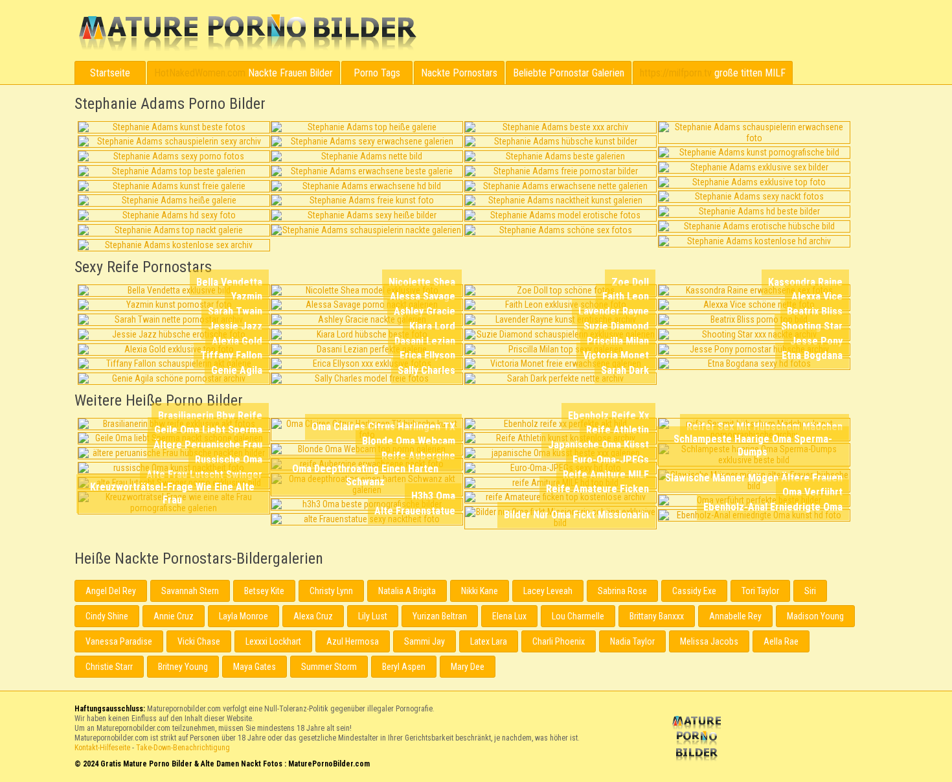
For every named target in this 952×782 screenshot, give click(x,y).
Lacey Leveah (547, 591)
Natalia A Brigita (407, 591)
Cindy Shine (106, 616)
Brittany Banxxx (656, 616)
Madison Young (815, 616)
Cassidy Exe (694, 591)
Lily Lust (372, 616)
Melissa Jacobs (709, 641)
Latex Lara (488, 641)
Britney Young (183, 666)
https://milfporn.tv (676, 73)
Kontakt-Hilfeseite (102, 747)
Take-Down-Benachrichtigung (183, 747)
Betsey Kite (264, 591)
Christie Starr (109, 666)
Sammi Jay (424, 641)
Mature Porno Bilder (247, 33)
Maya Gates (254, 666)
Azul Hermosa (352, 641)
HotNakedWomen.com (199, 73)
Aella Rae (781, 641)
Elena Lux (509, 616)
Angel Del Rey (110, 591)
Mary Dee (467, 666)
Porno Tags (377, 73)
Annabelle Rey (735, 616)
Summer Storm (329, 666)
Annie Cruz (173, 616)
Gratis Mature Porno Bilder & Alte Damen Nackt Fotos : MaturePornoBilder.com (698, 740)
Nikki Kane (479, 591)
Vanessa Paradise (118, 641)
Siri (810, 591)
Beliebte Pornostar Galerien (568, 73)
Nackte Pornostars (459, 73)
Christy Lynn (331, 591)
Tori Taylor (760, 591)
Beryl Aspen (403, 666)
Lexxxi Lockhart (273, 641)
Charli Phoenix (558, 641)
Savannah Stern (190, 591)
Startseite (110, 73)
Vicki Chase (198, 641)
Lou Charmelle (578, 616)
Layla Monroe (243, 616)
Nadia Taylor (632, 641)
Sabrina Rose (622, 591)
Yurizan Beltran (440, 616)
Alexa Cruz (313, 616)
